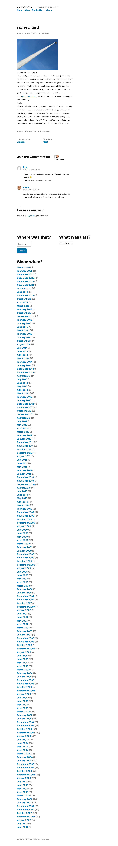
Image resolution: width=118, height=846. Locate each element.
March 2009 (23, 543)
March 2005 (23, 711)
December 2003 (25, 764)
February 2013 (24, 397)
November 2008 (25, 557)
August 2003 (24, 778)
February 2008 (25, 589)
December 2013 (25, 369)
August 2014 (24, 344)
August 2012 (23, 418)
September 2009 (26, 522)
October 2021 (24, 288)
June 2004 (22, 743)
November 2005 (25, 683)
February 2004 (25, 757)
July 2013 (22, 379)
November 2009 (25, 515)
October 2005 (24, 687)
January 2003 (24, 802)
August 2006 (24, 652)
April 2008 (22, 582)
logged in (30, 215)
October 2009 (24, 519)
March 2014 (23, 358)
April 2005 (22, 708)
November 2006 (25, 641)
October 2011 (24, 449)
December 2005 (25, 680)
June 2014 (22, 351)
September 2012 (26, 414)
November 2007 (25, 599)
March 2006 (23, 669)
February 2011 (24, 470)
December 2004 (25, 722)
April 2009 (22, 540)
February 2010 (24, 509)
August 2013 (23, 376)
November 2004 (25, 725)
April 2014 (22, 355)
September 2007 (26, 606)
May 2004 (22, 746)
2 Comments (45, 33)
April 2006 (22, 666)
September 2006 (26, 648)
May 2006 (22, 662)
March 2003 (23, 795)
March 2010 (23, 505)
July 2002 (22, 823)
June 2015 (22, 327)
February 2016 (24, 320)
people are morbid (29, 96)
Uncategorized (45, 131)
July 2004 (22, 739)
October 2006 (24, 645)
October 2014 (24, 341)
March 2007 (23, 627)
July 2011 (22, 460)
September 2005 (26, 690)
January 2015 (24, 337)
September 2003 (26, 774)
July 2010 (22, 491)
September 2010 (26, 484)
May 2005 (22, 704)
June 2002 (22, 827)
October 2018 (24, 299)
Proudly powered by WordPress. (38, 839)
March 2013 (23, 393)
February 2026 (24, 271)
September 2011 (25, 453)
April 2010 (22, 501)
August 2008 (24, 568)
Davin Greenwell (25, 7)
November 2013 (25, 372)
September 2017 (25, 316)
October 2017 (24, 313)
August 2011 (23, 456)
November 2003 (25, 767)
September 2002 (26, 816)
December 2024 (25, 274)
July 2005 (22, 697)
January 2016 (24, 323)
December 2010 (25, 477)
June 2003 (22, 785)
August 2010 (24, 487)
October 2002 (24, 813)
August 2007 (24, 610)
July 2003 (22, 781)
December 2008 (25, 554)
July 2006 (22, 655)
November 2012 (25, 407)
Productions (38, 10)
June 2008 (22, 575)
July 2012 (22, 421)
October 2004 (24, 729)
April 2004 (22, 750)
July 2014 (22, 348)
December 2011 (25, 442)
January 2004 (24, 760)
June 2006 (22, 659)
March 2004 (23, 753)
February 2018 (24, 309)
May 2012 (22, 425)
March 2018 (23, 306)
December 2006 (25, 638)
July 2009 (22, 529)
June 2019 (22, 292)
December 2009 (25, 512)
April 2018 (22, 302)
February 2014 (24, 362)
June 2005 (22, 701)
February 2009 (25, 547)
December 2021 (25, 281)
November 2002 (25, 809)
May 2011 (22, 466)
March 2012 (23, 431)
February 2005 (25, 715)
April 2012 (22, 428)
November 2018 (25, 295)
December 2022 (25, 278)
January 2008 (24, 592)
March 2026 (23, 267)
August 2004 (24, 736)
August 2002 (24, 820)
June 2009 (22, 533)
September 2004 (26, 732)
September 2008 (26, 564)
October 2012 (24, 411)
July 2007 (22, 613)
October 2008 (24, 561)
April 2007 (22, 624)
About (27, 10)
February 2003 (25, 799)
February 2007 (24, 631)
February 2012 (24, 435)
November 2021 (25, 285)
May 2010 (22, 498)
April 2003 (22, 792)
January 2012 (24, 439)
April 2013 (22, 390)
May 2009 (22, 536)
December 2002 (25, 806)
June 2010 (22, 494)
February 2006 (25, 673)
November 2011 (25, 445)
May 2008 (22, 578)
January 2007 (24, 634)
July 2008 (22, 571)
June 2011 (22, 463)
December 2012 (25, 404)
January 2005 (24, 718)
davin (21, 33)
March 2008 (23, 585)
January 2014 (24, 365)
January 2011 (24, 474)
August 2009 (24, 526)
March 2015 (23, 330)
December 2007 (25, 596)
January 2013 (24, 400)
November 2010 (25, 480)
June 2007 (22, 617)
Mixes (49, 10)
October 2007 (24, 603)
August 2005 (24, 694)
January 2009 (24, 550)
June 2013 (22, 383)
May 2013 (22, 386)
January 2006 (24, 676)
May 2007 (22, 620)
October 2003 (24, 771)
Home (20, 10)
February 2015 (24, 334)
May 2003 (22, 788)
